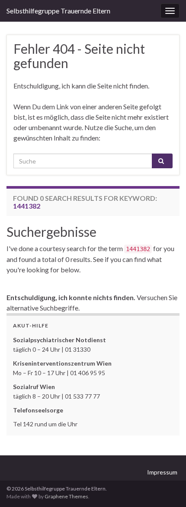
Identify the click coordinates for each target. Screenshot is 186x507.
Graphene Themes (66, 496)
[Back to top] (166, 487)
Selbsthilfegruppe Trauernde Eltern (58, 11)
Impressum (162, 472)
